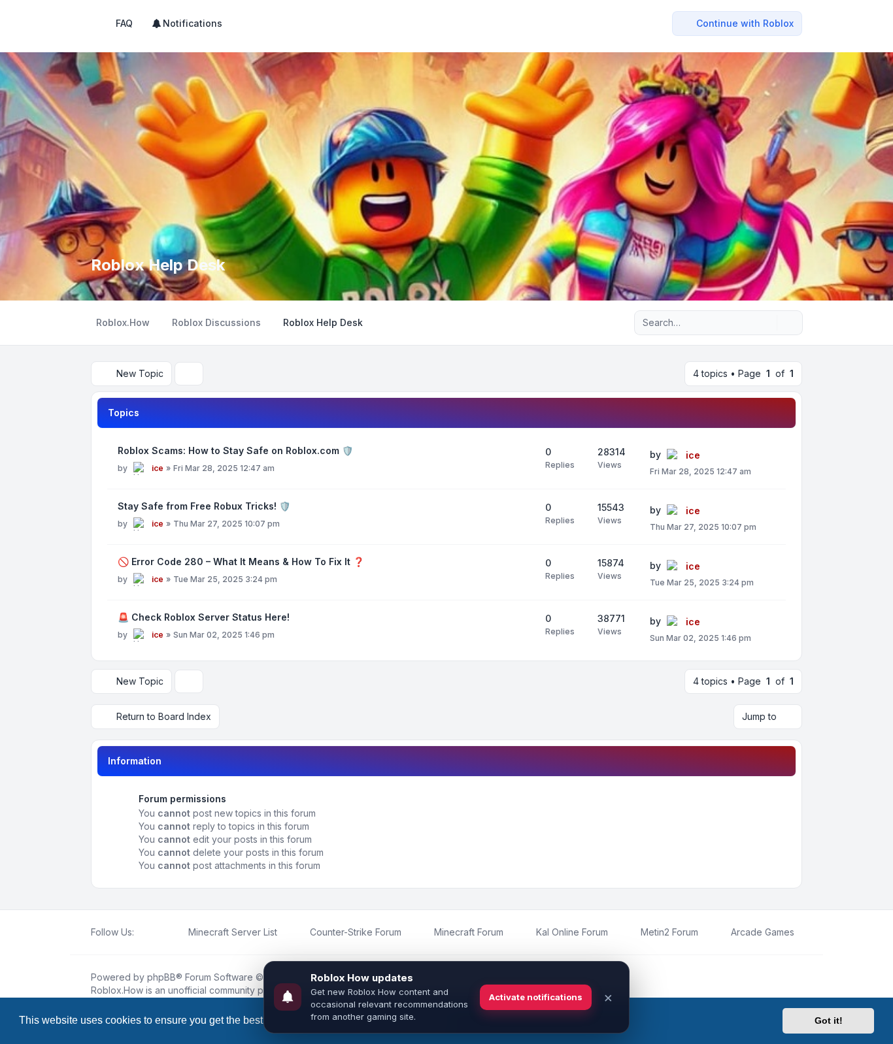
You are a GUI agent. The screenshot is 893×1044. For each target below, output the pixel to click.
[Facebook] (141, 932)
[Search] (765, 323)
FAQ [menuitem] (124, 23)
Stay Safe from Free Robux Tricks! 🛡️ (204, 506)
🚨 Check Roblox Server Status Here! (204, 617)
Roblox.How (117, 990)
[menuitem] (186, 23)
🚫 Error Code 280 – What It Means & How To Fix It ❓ (241, 561)
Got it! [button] (829, 1020)
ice (157, 468)
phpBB (161, 977)
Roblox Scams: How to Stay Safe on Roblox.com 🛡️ (235, 450)
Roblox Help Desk (158, 264)
